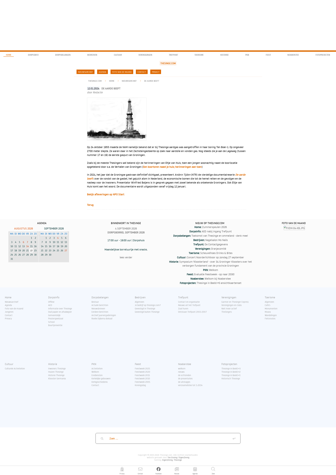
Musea (268, 311)
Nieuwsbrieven (98, 308)
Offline (51, 301)
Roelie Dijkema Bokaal (101, 318)
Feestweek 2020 (142, 371)
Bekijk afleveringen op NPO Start (105, 194)
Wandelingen (271, 315)
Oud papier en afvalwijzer (60, 311)
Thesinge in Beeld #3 (231, 368)
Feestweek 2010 (142, 378)
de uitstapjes (184, 381)
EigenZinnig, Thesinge (172, 460)
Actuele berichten (99, 305)
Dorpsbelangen (63, 54)
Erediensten (97, 375)
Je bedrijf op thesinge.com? (148, 305)
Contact (141, 72)
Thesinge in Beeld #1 (230, 375)
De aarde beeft (151, 81)
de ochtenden (184, 375)
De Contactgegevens (216, 244)
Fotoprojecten (323, 54)
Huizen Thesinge (56, 371)
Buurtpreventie (55, 325)
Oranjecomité (218, 248)
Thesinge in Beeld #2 (231, 371)
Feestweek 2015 (142, 375)
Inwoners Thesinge (57, 368)
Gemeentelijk (54, 315)
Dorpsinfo (33, 54)
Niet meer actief (229, 308)
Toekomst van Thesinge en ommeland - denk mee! (219, 235)
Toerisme (199, 54)
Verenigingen (145, 54)
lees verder (126, 257)
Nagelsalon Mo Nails (216, 240)
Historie (224, 54)
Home (8, 54)
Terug (90, 204)
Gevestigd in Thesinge (145, 308)
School (51, 322)
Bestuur (95, 301)
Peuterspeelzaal (55, 318)
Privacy (155, 72)
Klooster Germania (57, 378)
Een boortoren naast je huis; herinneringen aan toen (172, 166)
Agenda (102, 72)
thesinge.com (95, 81)
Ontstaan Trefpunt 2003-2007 (192, 311)
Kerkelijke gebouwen (101, 378)
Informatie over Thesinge (60, 308)
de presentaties (185, 378)
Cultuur (118, 54)
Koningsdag (140, 385)
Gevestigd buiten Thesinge (147, 311)
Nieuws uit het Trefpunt (189, 305)
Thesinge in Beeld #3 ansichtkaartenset (219, 283)
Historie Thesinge (56, 375)
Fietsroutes (270, 318)
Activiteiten (97, 368)
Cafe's (267, 305)
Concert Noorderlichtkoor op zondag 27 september (215, 257)
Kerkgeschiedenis (99, 381)
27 (66, 250)
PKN (247, 54)
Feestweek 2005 (142, 381)
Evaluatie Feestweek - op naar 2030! (214, 274)
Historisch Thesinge (230, 378)
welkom (181, 368)
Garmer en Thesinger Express (235, 301)
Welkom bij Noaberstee (218, 278)
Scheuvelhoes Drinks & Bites (216, 253)
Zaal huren (183, 308)
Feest (268, 54)
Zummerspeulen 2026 (214, 227)
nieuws (181, 371)
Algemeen (139, 301)
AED (50, 305)
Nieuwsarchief (85, 72)
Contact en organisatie (189, 301)
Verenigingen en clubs (231, 305)
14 (27, 246)
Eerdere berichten (99, 311)
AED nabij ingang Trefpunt (217, 231)
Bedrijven (92, 54)
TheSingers (226, 311)
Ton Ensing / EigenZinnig (178, 457)
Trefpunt (173, 54)
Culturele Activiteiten (15, 368)
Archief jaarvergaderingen (103, 315)
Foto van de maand (122, 72)
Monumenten (271, 308)
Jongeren (9, 311)
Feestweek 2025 (142, 368)
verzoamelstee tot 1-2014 (190, 385)
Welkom (213, 270)
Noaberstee (293, 54)
